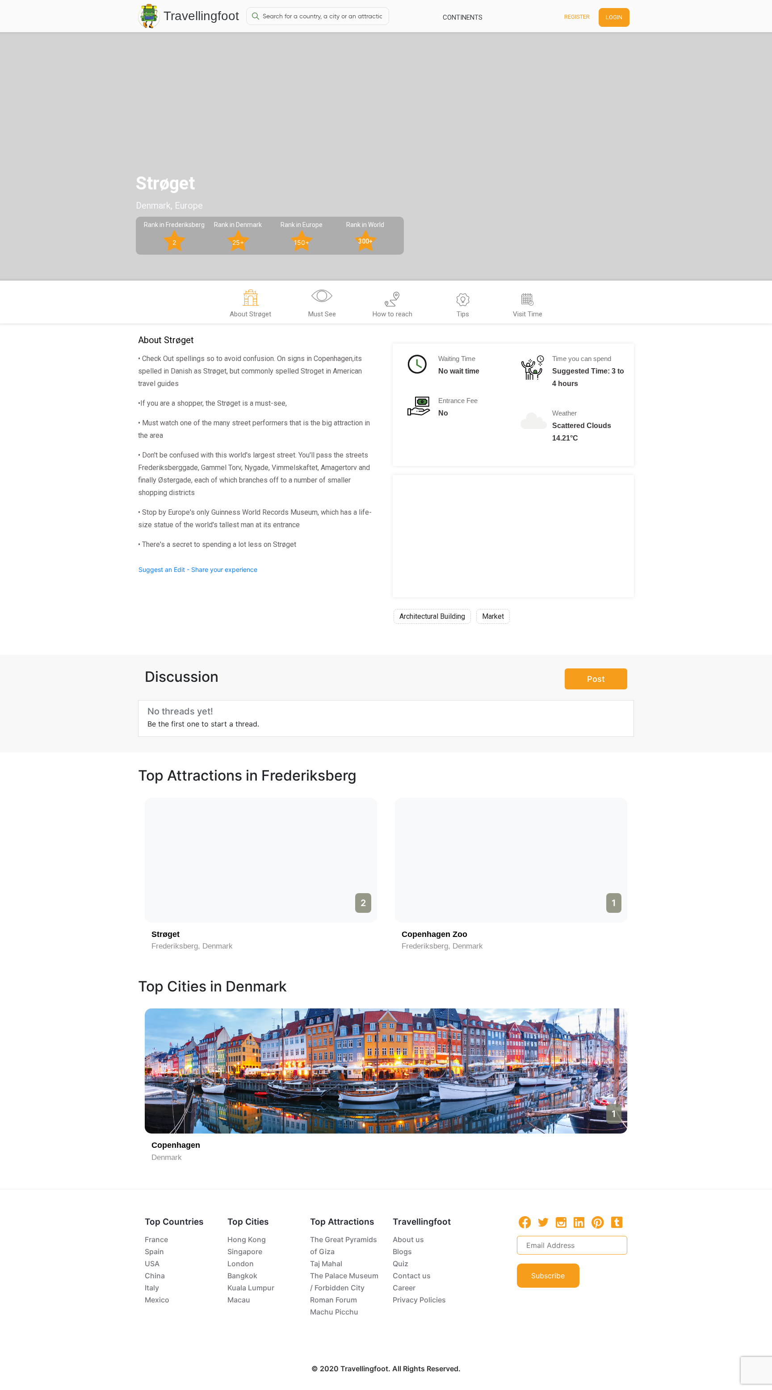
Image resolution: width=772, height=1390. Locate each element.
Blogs (402, 1251)
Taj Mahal (326, 1263)
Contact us (412, 1275)
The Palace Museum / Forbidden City (344, 1281)
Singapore (244, 1251)
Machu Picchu (334, 1311)
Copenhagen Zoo (184, 934)
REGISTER (577, 16)
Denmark (166, 1157)
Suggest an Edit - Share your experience (197, 569)
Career (404, 1287)
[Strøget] (511, 860)
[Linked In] (579, 1222)
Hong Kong (246, 1239)
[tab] (250, 305)
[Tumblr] (616, 1222)
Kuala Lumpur (250, 1287)
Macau (238, 1299)
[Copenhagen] (386, 1071)
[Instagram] (561, 1222)
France (156, 1239)
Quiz (400, 1263)
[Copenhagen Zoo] (261, 860)
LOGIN (614, 17)
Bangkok (242, 1275)
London (240, 1263)
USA (152, 1263)
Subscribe (548, 1275)
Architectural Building (432, 616)
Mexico (157, 1299)
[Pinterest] (598, 1222)
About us (408, 1239)
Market (493, 616)
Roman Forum (333, 1299)
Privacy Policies (419, 1299)
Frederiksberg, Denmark (192, 946)
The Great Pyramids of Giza (343, 1245)
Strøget (416, 934)
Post (596, 679)
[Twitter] (543, 1221)
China (155, 1275)
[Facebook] (525, 1222)
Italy (152, 1287)
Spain (154, 1251)
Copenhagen (175, 1145)
